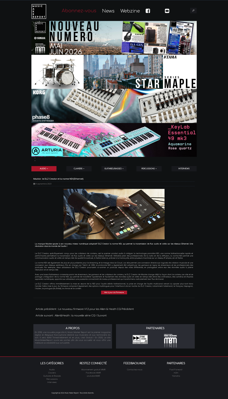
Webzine (130, 11)
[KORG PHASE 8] (114, 106)
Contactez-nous (134, 370)
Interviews (184, 169)
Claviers (78, 169)
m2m (176, 373)
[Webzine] (114, 38)
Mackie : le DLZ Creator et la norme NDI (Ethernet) (58, 179)
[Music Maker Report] (42, 11)
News (108, 11)
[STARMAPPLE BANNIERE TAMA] (114, 72)
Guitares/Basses (113, 169)
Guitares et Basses (52, 376)
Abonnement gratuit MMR (93, 370)
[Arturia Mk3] (114, 140)
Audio (43, 169)
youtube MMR (93, 376)
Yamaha (176, 376)
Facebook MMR (93, 373)
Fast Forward (176, 370)
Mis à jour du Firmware (114, 292)
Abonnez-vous (79, 10)
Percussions (148, 169)
